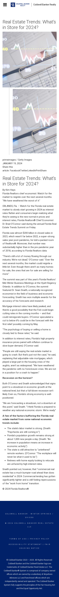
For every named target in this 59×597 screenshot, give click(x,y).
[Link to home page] (20, 5)
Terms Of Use (18, 539)
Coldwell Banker (16, 514)
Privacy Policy (40, 539)
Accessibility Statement (25, 544)
